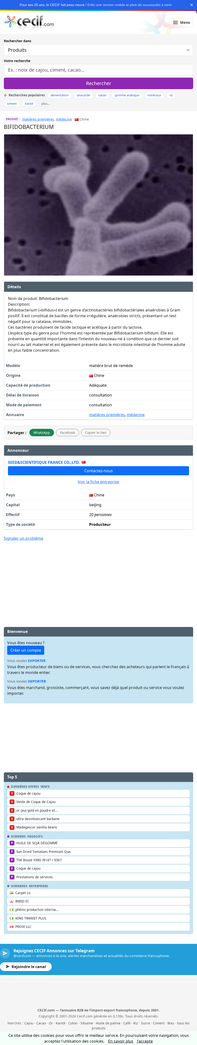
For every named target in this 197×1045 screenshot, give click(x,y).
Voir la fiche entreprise (98, 481)
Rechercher (98, 83)
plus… (45, 103)
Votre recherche (17, 60)
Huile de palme (108, 1023)
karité (29, 103)
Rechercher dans (17, 41)
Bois (170, 1023)
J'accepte (145, 1041)
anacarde (83, 95)
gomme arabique (127, 95)
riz (171, 95)
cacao (102, 95)
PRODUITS (35, 836)
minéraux (154, 95)
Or (51, 1023)
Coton (73, 1023)
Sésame (86, 1023)
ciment (12, 103)
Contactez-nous (98, 470)
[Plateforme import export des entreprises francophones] (29, 22)
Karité (60, 1023)
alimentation (59, 95)
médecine (64, 119)
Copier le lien (95, 432)
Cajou (28, 1023)
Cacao (41, 1023)
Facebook (67, 432)
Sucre (145, 1023)
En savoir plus (120, 1041)
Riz (135, 1023)
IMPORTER (37, 681)
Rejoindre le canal (29, 966)
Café (126, 1023)
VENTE (45, 786)
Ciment (159, 1023)
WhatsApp (41, 432)
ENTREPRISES (38, 886)
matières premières (38, 119)
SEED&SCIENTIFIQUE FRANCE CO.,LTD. (44, 462)
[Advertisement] (98, 580)
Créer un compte (25, 650)
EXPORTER (37, 660)
